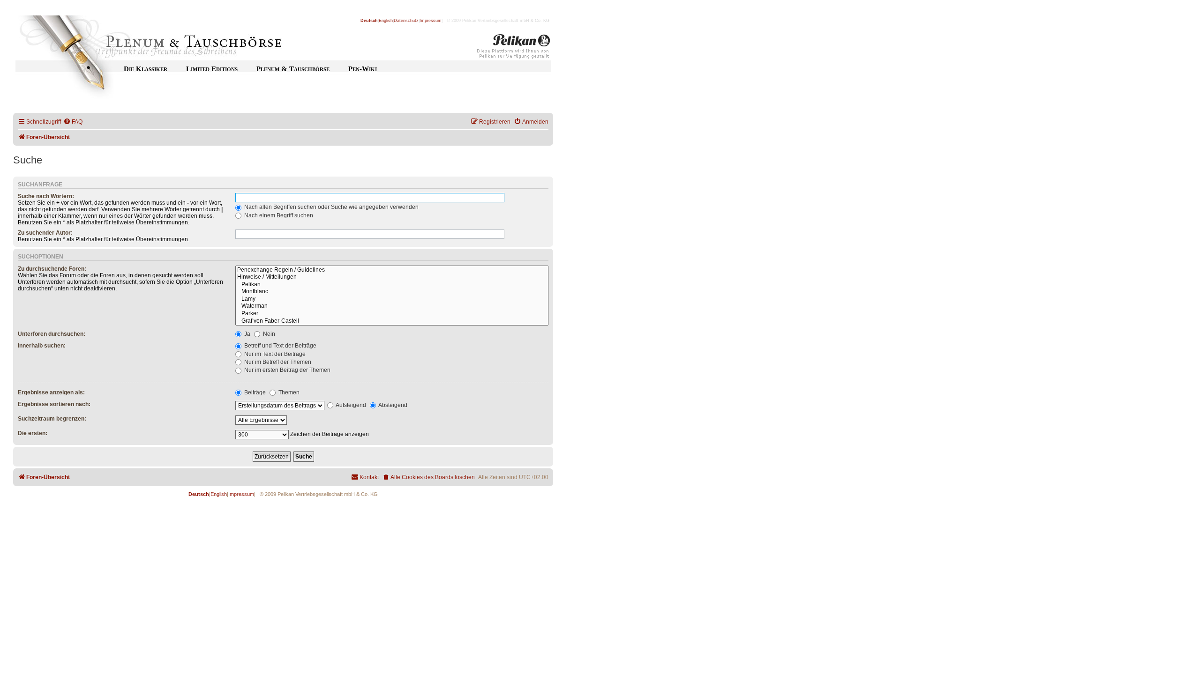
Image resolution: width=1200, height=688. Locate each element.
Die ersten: (32, 433)
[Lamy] (392, 299)
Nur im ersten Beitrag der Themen (286, 370)
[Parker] (392, 314)
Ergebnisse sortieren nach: (54, 404)
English (386, 20)
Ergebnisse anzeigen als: (51, 392)
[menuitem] (72, 122)
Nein (268, 334)
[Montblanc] (392, 292)
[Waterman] (392, 306)
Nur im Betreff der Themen (277, 362)
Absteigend (392, 405)
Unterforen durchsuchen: (51, 334)
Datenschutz (406, 20)
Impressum (431, 20)
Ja (246, 334)
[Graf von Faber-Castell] (392, 321)
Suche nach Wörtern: (46, 196)
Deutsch (369, 20)
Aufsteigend (350, 405)
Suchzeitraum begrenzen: (52, 418)
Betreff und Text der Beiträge (279, 345)
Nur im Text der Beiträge (274, 354)
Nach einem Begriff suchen (278, 215)
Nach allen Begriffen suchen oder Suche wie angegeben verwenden (331, 207)
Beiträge (254, 392)
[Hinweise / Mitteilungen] (392, 277)
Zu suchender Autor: (45, 232)
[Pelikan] (514, 48)
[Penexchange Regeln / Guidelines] (392, 270)
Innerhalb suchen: (42, 345)
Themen (288, 392)
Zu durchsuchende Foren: (52, 269)
